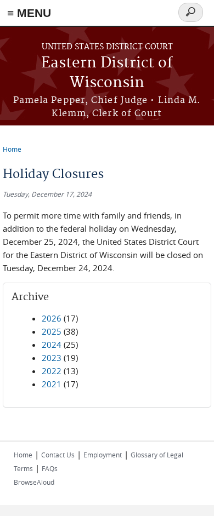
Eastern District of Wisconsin (107, 73)
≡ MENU (29, 13)
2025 (51, 331)
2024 (51, 344)
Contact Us (58, 454)
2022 (51, 370)
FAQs (50, 468)
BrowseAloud (34, 482)
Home (12, 149)
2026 (51, 318)
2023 (51, 357)
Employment (102, 454)
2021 (51, 384)
